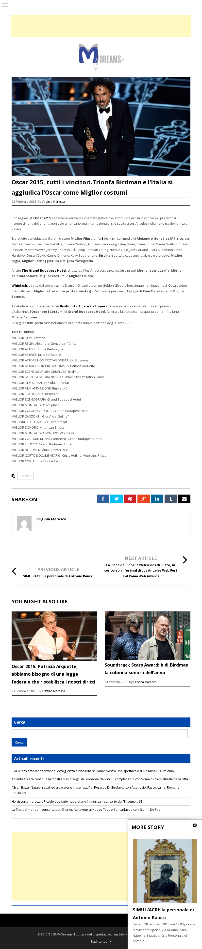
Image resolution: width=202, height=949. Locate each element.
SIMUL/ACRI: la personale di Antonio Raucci (58, 576)
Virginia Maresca (53, 202)
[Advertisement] (101, 866)
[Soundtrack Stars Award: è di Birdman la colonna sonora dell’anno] (147, 658)
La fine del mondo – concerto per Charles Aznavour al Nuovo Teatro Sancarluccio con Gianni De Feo (86, 809)
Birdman (108, 238)
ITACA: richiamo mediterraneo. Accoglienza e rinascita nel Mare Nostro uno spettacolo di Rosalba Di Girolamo (93, 771)
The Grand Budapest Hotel (44, 270)
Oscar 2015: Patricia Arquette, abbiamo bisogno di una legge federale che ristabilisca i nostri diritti (53, 674)
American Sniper (91, 306)
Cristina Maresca (53, 691)
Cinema (25, 475)
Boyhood (67, 306)
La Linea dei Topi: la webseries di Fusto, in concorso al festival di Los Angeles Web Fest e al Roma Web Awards (140, 570)
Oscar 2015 (41, 218)
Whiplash (19, 285)
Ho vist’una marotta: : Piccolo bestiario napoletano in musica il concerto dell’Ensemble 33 (77, 801)
